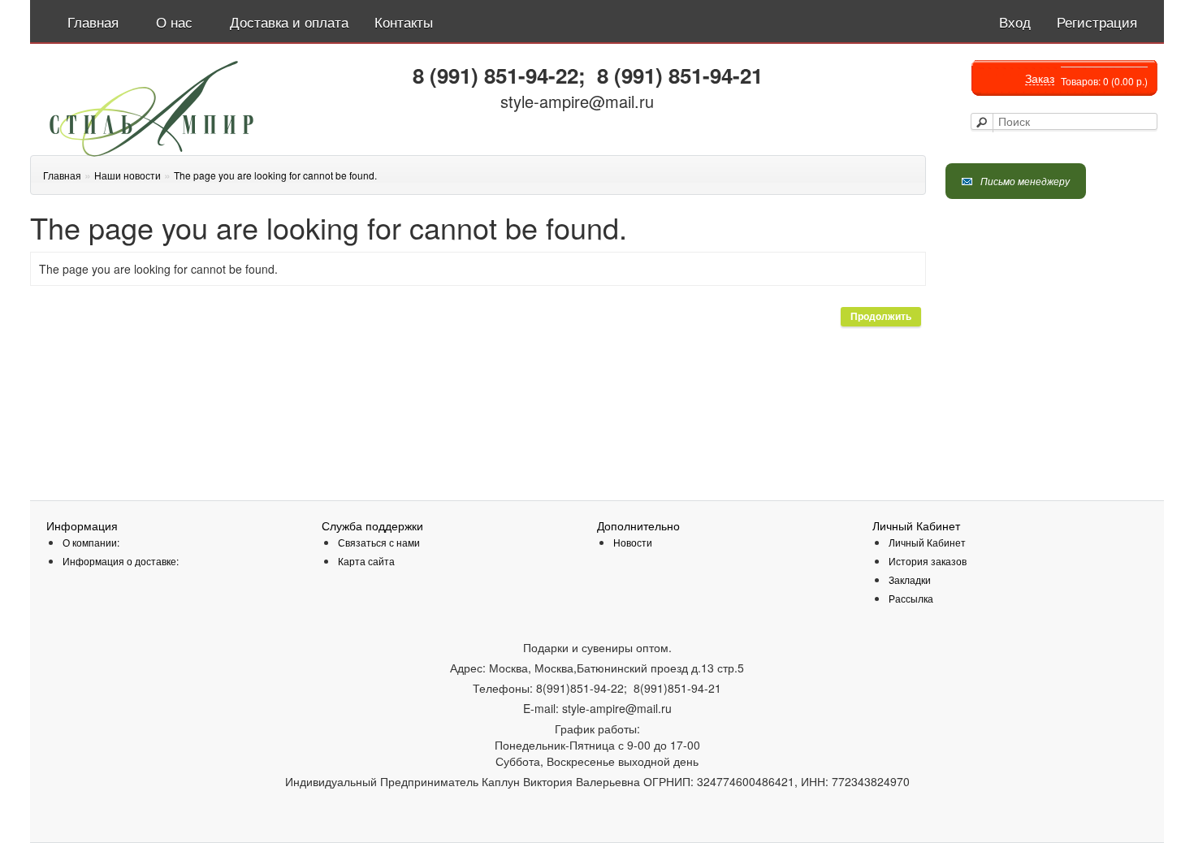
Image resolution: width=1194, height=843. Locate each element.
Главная (62, 175)
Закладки (910, 579)
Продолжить (880, 316)
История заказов (928, 561)
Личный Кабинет (927, 542)
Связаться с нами (379, 542)
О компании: (91, 542)
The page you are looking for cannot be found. (275, 175)
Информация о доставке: (121, 561)
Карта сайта (366, 561)
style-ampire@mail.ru (577, 101)
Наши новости (127, 175)
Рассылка (911, 598)
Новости (632, 542)
